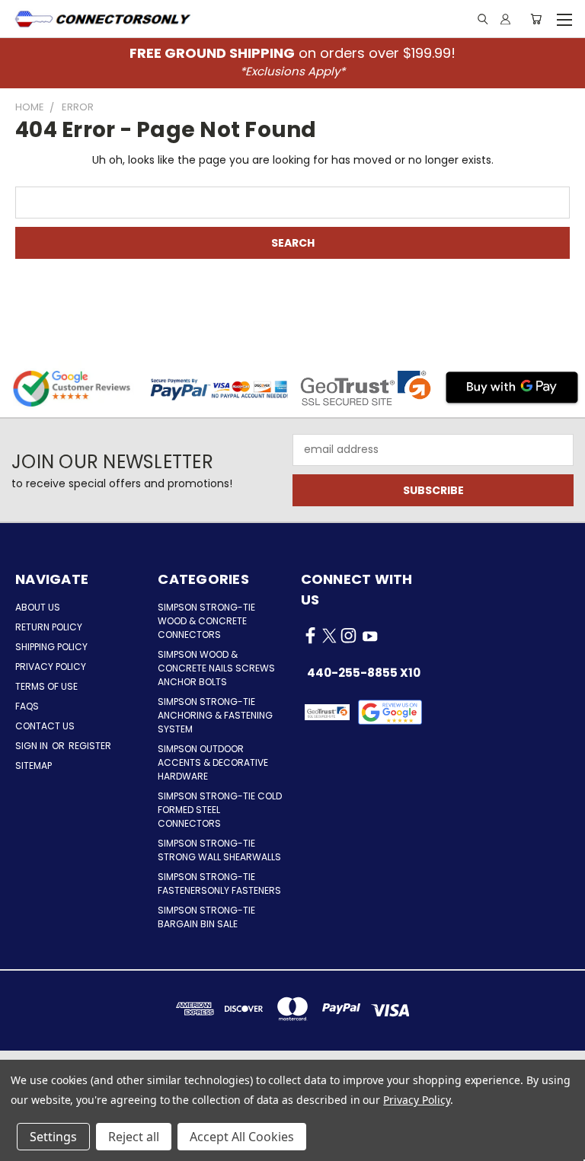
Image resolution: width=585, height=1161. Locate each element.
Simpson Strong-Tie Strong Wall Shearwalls (219, 850)
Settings (53, 1136)
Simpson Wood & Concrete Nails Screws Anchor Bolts (216, 668)
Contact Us (45, 725)
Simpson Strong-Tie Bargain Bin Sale (206, 917)
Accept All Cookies (242, 1136)
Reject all (133, 1136)
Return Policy (48, 626)
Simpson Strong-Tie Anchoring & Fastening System (215, 715)
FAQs (27, 706)
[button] (390, 712)
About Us (37, 607)
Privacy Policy (50, 666)
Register (90, 745)
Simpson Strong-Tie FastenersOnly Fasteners (219, 883)
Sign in (32, 745)
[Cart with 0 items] (536, 19)
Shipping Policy (51, 646)
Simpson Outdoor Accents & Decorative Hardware (213, 762)
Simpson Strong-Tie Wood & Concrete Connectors (206, 621)
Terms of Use (46, 686)
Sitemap (33, 765)
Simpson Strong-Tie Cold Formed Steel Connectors (220, 809)
